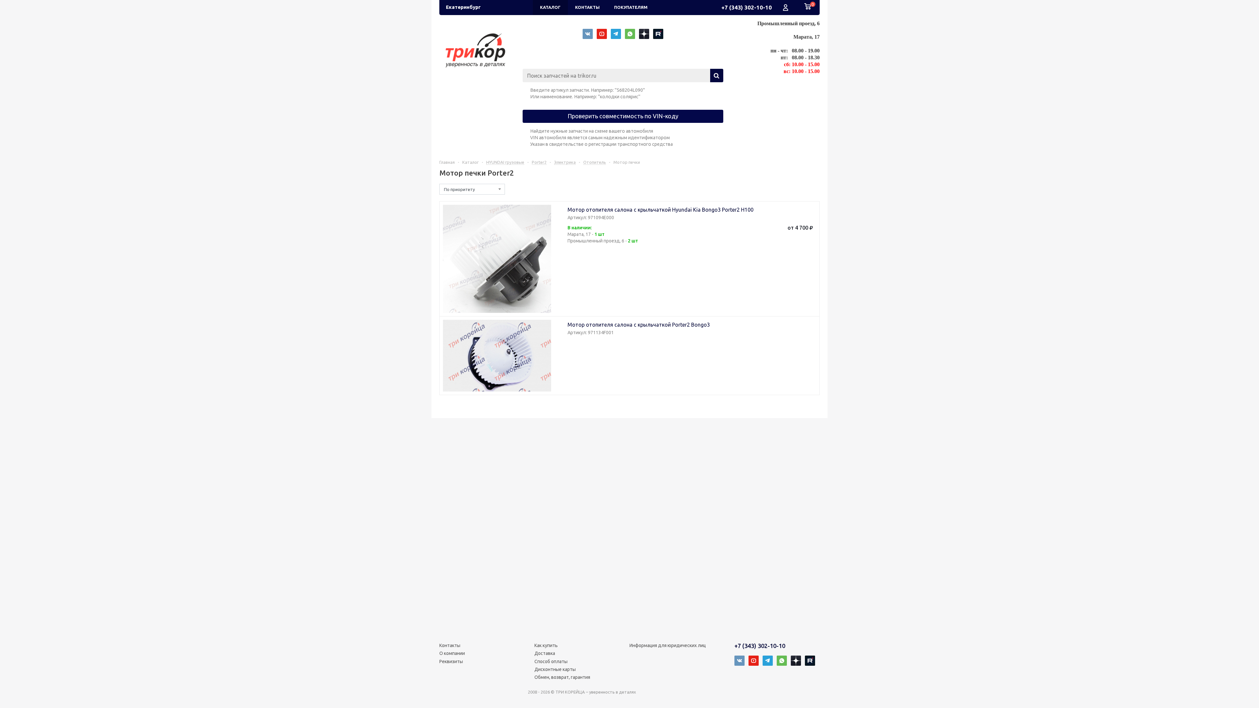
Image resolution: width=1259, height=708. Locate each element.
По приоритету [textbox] (459, 189)
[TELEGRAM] (616, 34)
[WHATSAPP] (630, 34)
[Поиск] (716, 75)
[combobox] (472, 189)
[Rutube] (658, 34)
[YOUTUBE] (602, 34)
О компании (452, 653)
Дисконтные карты (555, 669)
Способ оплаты (551, 661)
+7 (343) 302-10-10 (746, 7)
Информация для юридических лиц (668, 645)
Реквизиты (451, 661)
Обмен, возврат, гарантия (562, 677)
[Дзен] (644, 34)
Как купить (546, 645)
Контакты (449, 645)
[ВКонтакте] (588, 34)
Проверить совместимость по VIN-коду (623, 116)
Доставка (544, 653)
